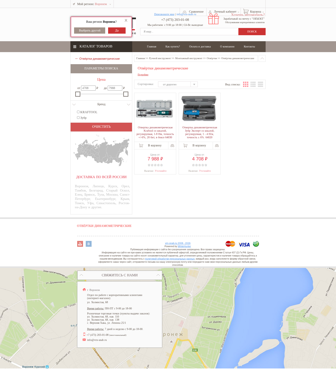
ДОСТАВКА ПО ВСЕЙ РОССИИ (101, 177)
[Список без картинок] (260, 84)
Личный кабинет (225, 11)
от (78, 88)
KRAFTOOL (88, 112)
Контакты (249, 46)
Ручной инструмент (160, 58)
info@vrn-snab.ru (97, 340)
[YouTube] (80, 245)
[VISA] (244, 245)
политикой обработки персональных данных (170, 258)
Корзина (255, 11)
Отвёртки (212, 58)
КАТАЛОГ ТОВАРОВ (96, 46)
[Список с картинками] (253, 84)
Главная (151, 46)
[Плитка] (245, 84)
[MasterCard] (231, 245)
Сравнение (196, 11)
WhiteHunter (184, 246)
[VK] (89, 245)
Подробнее (143, 75)
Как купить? (172, 46)
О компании (227, 46)
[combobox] (179, 84)
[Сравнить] (172, 145)
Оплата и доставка (200, 46)
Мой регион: (92, 4)
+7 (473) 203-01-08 (175, 20)
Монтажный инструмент (188, 58)
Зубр (83, 117)
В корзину (155, 145)
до (105, 88)
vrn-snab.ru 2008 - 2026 (178, 243)
